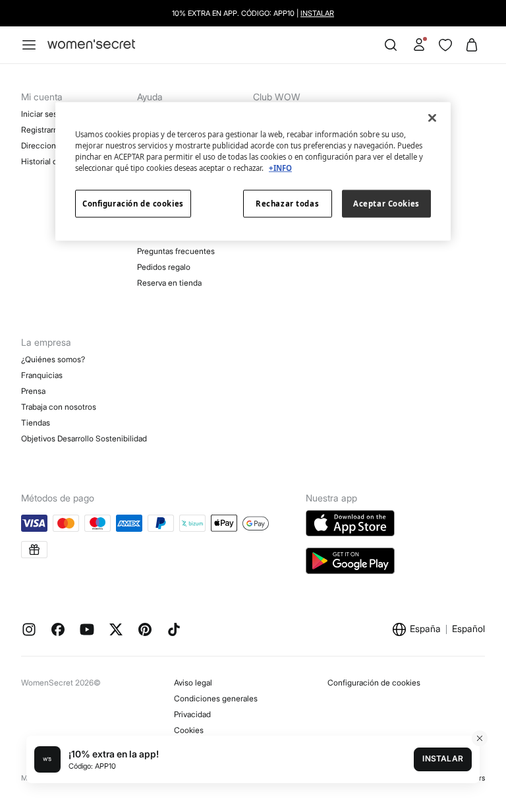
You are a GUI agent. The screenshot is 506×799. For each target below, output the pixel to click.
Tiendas (35, 423)
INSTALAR (317, 13)
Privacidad (192, 714)
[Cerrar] (432, 117)
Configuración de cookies (373, 682)
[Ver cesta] (472, 45)
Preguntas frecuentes (176, 251)
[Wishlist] (445, 44)
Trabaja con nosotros (58, 407)
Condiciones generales (216, 698)
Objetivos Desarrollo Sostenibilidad (84, 438)
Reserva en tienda (169, 283)
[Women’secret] (91, 44)
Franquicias (42, 375)
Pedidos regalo (163, 267)
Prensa (33, 391)
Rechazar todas (287, 203)
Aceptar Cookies (386, 203)
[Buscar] (391, 45)
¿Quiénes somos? (53, 359)
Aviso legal (193, 682)
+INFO (280, 168)
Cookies (189, 730)
